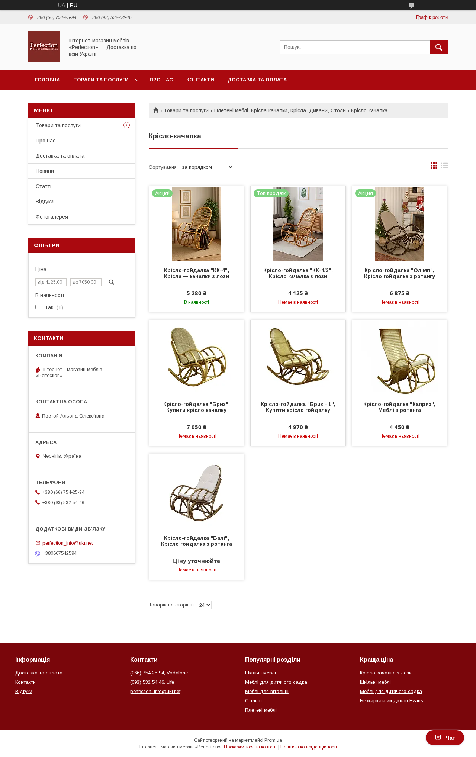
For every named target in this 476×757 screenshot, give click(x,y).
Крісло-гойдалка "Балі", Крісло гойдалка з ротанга (196, 541)
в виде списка (444, 167)
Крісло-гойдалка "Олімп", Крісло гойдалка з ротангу (399, 273)
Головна (47, 80)
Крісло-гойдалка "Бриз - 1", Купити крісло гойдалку (298, 407)
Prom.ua (273, 740)
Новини (45, 171)
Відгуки (45, 201)
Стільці (253, 700)
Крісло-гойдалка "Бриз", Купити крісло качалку (196, 407)
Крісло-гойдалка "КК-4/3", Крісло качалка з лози (298, 273)
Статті (43, 186)
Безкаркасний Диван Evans (391, 700)
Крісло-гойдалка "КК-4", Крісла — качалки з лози (196, 273)
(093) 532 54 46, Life (152, 682)
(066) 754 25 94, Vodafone (159, 673)
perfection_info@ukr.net (67, 542)
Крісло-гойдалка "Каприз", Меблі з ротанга (399, 407)
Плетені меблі (261, 710)
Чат (450, 738)
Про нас (161, 80)
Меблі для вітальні (267, 691)
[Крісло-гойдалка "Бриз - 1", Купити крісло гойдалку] (298, 357)
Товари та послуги (101, 80)
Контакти (200, 80)
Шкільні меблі (260, 673)
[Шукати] (439, 47)
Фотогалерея (52, 217)
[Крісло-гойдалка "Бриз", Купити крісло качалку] (196, 357)
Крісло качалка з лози (386, 673)
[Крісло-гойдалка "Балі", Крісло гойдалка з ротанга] (196, 491)
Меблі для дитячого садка (276, 682)
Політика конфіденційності (308, 747)
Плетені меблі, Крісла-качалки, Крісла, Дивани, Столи (280, 110)
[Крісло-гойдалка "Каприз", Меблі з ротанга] (399, 357)
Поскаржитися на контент (250, 747)
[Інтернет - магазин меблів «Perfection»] (44, 61)
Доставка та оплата (257, 80)
